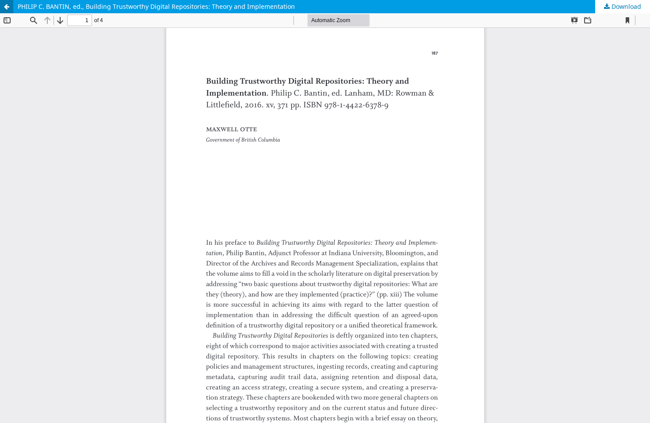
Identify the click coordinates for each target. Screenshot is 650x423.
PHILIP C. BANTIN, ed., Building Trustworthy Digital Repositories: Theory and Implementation (156, 6)
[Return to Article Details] (6, 6)
